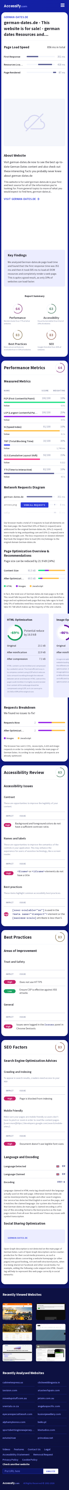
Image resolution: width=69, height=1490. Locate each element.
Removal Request (43, 1454)
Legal (47, 1449)
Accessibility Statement (16, 1454)
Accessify (15, 6)
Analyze (50, 1471)
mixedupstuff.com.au (15, 1398)
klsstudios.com (46, 1429)
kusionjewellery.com (49, 1414)
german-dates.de (16, 17)
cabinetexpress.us (13, 1382)
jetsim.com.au (46, 1398)
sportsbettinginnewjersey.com (18, 1429)
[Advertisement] (34, 88)
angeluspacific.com (49, 1406)
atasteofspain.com (49, 1390)
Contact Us (34, 1449)
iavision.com (10, 1390)
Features (19, 1449)
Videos (6, 1449)
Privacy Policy (10, 1459)
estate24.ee (9, 1437)
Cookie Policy (29, 1459)
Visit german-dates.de (20, 199)
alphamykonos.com (14, 1422)
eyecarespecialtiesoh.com (17, 1414)
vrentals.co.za (11, 1406)
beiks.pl (42, 1422)
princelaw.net (45, 1437)
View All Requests (34, 505)
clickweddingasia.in (49, 1382)
